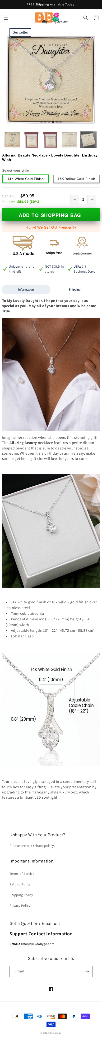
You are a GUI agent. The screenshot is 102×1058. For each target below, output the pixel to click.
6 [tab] (60, 122)
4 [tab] (53, 122)
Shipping (74, 289)
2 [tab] (45, 122)
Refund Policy (20, 884)
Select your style (15, 170)
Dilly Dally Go (55, 1033)
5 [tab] (57, 122)
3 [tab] (49, 122)
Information (26, 289)
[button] (6, 18)
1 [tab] (41, 122)
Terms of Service (21, 873)
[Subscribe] (87, 971)
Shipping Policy (21, 895)
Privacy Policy (19, 905)
